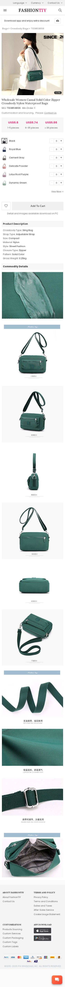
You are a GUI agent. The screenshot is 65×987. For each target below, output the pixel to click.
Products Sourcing (12, 929)
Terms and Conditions (46, 901)
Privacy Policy (41, 897)
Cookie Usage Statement (47, 914)
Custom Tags (10, 942)
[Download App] (58, 21)
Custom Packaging (13, 937)
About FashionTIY (12, 897)
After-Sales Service (44, 909)
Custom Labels (11, 946)
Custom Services (12, 933)
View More (56, 191)
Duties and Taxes (43, 905)
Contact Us (50, 113)
